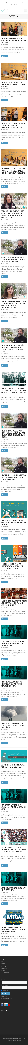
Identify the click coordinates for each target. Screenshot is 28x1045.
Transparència (5, 972)
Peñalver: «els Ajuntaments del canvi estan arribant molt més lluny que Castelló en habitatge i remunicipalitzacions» (13, 304)
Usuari (3, 980)
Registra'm (4, 996)
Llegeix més (4, 56)
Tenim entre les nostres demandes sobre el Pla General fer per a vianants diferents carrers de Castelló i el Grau (12, 214)
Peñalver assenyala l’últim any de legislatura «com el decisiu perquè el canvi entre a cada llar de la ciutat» (14, 390)
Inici (2, 961)
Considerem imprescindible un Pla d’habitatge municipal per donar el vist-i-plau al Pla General (13, 259)
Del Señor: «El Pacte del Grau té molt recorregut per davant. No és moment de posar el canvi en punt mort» (13, 348)
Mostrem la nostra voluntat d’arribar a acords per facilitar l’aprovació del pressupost (12, 566)
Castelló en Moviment (13, 1038)
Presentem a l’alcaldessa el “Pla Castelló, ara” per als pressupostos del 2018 (13, 522)
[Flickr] (14, 4)
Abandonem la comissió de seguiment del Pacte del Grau (13, 889)
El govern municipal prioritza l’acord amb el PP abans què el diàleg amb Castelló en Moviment (14, 603)
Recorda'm (5, 990)
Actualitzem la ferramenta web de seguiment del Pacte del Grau (12, 766)
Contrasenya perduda (6, 998)
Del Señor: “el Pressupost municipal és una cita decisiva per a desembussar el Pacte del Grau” (13, 125)
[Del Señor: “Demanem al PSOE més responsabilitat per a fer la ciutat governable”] (14, 71)
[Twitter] (11, 4)
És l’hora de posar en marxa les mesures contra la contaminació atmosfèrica (12, 725)
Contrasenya (4, 985)
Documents (4, 970)
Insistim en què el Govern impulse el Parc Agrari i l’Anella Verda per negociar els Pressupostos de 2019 (13, 171)
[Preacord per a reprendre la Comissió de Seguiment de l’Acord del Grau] (14, 796)
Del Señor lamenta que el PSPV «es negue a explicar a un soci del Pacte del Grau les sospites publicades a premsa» (13, 434)
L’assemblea (4, 966)
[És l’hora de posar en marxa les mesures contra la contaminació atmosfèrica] (14, 713)
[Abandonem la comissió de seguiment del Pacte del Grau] (14, 879)
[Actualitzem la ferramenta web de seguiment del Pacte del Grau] (14, 756)
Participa (3, 965)
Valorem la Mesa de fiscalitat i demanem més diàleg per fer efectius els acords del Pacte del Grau (13, 849)
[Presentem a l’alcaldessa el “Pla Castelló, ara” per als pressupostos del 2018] (14, 509)
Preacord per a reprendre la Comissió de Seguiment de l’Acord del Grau (13, 807)
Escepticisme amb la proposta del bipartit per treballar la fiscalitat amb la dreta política (13, 929)
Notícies (3, 963)
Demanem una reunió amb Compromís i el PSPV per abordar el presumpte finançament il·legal (13, 477)
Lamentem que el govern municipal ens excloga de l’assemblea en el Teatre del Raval (12, 643)
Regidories (4, 968)
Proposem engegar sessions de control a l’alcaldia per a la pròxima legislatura (14, 40)
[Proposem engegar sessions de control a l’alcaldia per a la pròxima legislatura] (14, 29)
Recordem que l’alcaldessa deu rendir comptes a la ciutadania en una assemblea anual (12, 684)
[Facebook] (2, 1005)
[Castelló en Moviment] (6, 10)
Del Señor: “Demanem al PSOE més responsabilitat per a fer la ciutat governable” (13, 84)
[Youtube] (16, 4)
